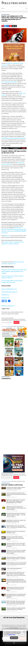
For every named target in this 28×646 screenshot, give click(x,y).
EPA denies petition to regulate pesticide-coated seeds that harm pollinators (16, 609)
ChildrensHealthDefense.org (9, 289)
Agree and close (14, 637)
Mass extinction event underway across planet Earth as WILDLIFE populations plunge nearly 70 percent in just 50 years (15, 574)
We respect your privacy (18, 628)
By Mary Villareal (15, 541)
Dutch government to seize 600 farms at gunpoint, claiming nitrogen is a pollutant (15, 558)
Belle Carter (10, 23)
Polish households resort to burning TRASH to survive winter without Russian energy (16, 563)
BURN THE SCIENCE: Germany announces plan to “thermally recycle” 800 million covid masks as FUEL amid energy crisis (15, 602)
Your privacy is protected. (6, 326)
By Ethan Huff (14, 517)
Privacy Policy (11, 634)
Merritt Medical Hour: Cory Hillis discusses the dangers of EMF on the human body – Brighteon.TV (16, 596)
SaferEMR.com (5, 295)
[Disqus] (14, 399)
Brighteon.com (5, 297)
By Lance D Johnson (14, 576)
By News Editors (14, 490)
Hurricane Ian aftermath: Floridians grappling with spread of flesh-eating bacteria (15, 538)
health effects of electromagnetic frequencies (13, 138)
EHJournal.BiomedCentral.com (9, 292)
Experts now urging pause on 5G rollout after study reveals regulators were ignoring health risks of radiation (15, 501)
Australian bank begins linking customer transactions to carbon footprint (15, 488)
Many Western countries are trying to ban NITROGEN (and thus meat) (16, 521)
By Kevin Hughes (14, 510)
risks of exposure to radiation (9, 82)
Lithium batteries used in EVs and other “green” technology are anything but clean (16, 526)
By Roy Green (14, 565)
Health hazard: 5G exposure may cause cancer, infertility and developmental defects (15, 589)
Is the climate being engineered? (14, 568)
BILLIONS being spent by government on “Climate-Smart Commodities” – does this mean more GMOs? (15, 515)
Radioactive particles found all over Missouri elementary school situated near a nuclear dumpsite (16, 508)
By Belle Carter (14, 497)
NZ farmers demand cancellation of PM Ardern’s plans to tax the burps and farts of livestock (16, 494)
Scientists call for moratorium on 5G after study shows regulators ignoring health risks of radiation (13, 271)
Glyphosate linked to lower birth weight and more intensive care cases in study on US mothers (16, 545)
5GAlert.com (7, 235)
